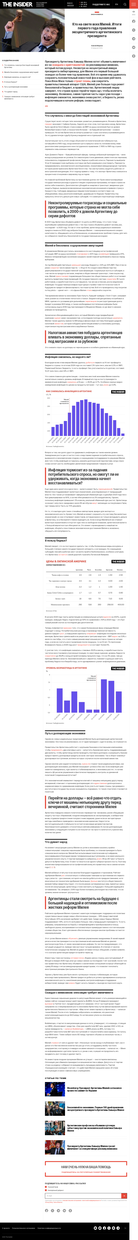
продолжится (84, 645)
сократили (111, 279)
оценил (57, 318)
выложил (49, 1004)
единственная (100, 783)
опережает (92, 633)
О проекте (6, 1228)
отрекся (55, 1043)
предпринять (57, 750)
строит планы (82, 81)
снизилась (72, 382)
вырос (115, 636)
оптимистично (77, 958)
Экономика (97, 14)
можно (72, 983)
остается (62, 554)
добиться (90, 362)
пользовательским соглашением (72, 1200)
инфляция (104, 254)
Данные (94, 881)
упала (106, 385)
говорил (48, 124)
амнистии (59, 323)
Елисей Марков (97, 46)
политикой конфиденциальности (91, 1200)
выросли (107, 617)
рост (62, 633)
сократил (54, 268)
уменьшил (76, 265)
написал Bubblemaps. (74, 1029)
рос (63, 875)
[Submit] (124, 1195)
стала (89, 290)
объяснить (73, 938)
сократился (50, 656)
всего (99, 859)
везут (94, 503)
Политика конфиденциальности (49, 1228)
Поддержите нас (101, 4)
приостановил (62, 276)
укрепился (117, 318)
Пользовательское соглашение (23, 1228)
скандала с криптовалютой (68, 64)
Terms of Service (57, 1202)
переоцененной (105, 489)
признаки (67, 628)
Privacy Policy (49, 1202)
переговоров (90, 301)
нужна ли (86, 764)
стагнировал (82, 254)
